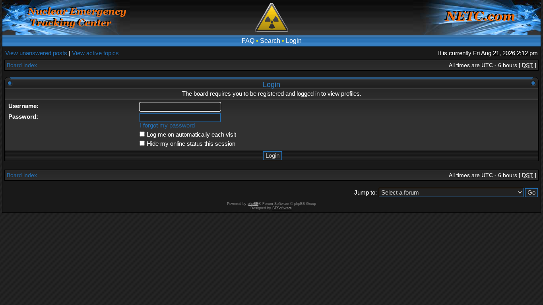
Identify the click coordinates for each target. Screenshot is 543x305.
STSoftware (282, 208)
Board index (22, 65)
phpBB (253, 204)
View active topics (95, 53)
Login (294, 40)
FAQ (248, 40)
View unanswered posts (36, 53)
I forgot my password (167, 125)
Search (270, 40)
